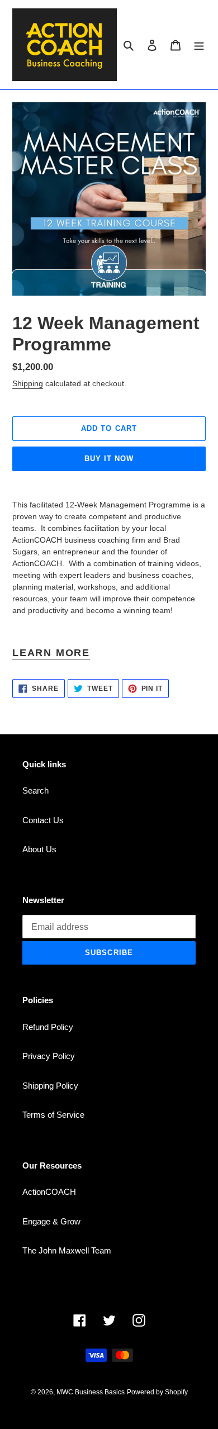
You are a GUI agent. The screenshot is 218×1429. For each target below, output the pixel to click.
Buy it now (109, 458)
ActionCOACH (49, 1192)
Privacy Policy (48, 1056)
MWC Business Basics (90, 1392)
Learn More (51, 652)
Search (35, 790)
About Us (39, 849)
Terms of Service (53, 1114)
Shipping (27, 383)
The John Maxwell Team (66, 1250)
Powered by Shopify (157, 1392)
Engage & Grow (51, 1221)
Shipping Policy (50, 1085)
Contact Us (43, 820)
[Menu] (199, 45)
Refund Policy (47, 1027)
